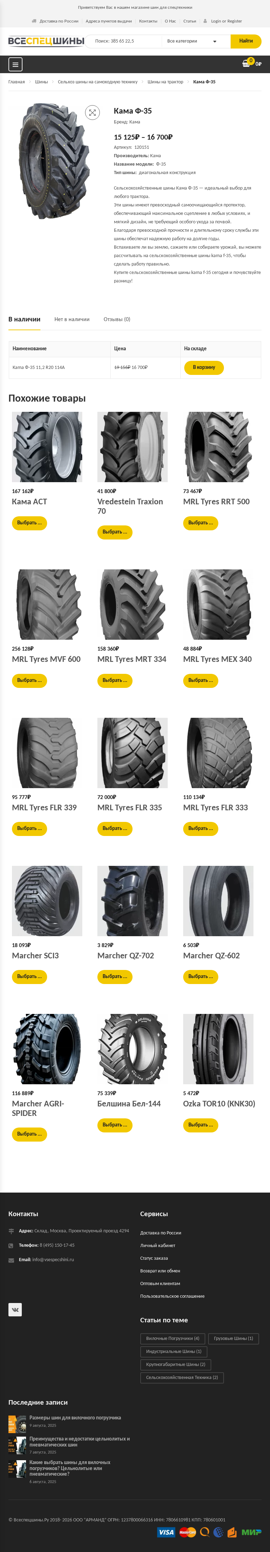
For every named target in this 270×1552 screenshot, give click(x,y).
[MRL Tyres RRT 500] (220, 447)
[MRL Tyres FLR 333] (220, 753)
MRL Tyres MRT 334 (131, 660)
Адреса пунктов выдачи (109, 21)
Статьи (190, 21)
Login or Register (226, 21)
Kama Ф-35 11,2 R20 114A (39, 367)
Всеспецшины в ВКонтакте (15, 1309)
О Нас (170, 21)
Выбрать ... (29, 523)
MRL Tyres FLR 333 (215, 808)
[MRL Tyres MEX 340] (220, 604)
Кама (155, 156)
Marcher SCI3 (35, 956)
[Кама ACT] (49, 447)
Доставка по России (59, 21)
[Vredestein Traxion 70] (134, 447)
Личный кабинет (157, 1245)
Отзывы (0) (117, 319)
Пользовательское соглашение (172, 1296)
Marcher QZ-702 (125, 956)
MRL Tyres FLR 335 (129, 808)
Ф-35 (161, 164)
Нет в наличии (72, 319)
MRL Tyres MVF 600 (46, 660)
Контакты (148, 21)
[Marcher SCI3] (49, 901)
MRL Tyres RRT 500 (216, 502)
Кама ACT (29, 502)
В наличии (24, 319)
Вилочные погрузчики (172, 1338)
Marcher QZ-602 (211, 956)
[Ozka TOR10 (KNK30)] (220, 1049)
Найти (246, 41)
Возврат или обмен (160, 1271)
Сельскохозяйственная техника (182, 1377)
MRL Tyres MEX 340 (217, 660)
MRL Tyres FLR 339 (44, 808)
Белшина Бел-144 (129, 1104)
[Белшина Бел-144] (134, 1049)
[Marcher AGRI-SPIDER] (49, 1049)
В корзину (204, 367)
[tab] (27, 322)
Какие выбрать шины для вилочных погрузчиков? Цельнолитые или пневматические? (70, 1468)
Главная (16, 82)
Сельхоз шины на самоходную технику (97, 82)
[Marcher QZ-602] (220, 901)
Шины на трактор (165, 82)
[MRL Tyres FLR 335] (134, 753)
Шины (41, 82)
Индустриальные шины (173, 1351)
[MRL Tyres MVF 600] (49, 604)
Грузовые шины (233, 1338)
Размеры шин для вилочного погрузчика (75, 1418)
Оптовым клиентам (160, 1283)
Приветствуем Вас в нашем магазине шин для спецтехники (135, 7)
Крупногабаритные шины (175, 1364)
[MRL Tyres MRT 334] (134, 604)
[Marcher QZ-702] (134, 901)
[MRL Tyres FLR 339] (49, 753)
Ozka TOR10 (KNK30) (219, 1104)
